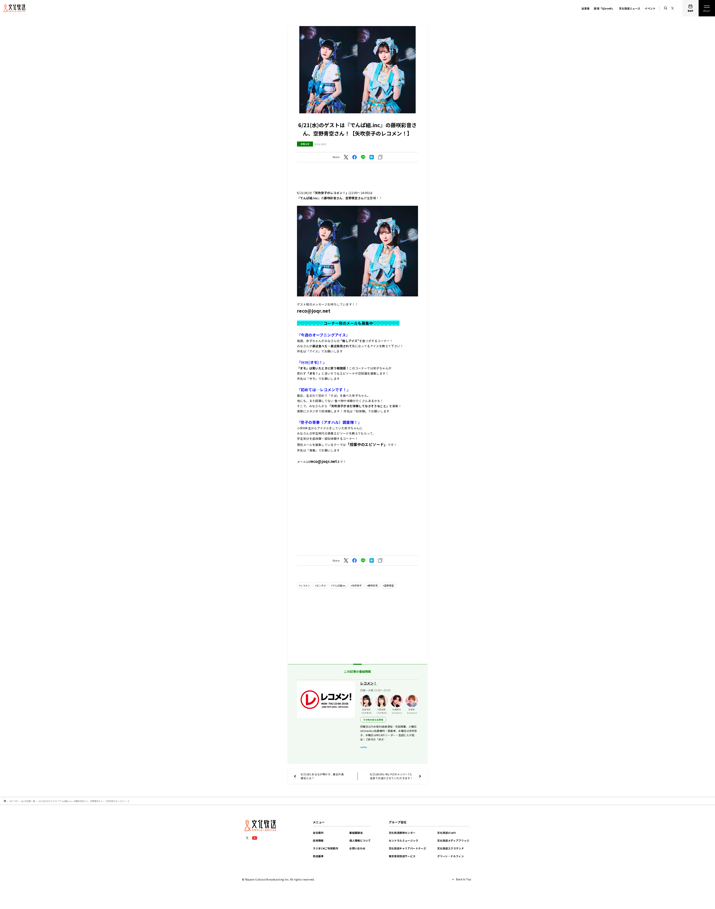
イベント (650, 8)
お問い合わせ (357, 848)
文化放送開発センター (402, 833)
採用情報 (318, 840)
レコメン (305, 585)
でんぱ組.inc (339, 585)
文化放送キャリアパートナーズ (407, 848)
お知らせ (305, 143)
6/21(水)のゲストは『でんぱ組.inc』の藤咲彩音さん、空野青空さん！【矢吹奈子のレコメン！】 (84, 801)
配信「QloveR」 (604, 8)
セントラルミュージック (403, 840)
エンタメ (321, 585)
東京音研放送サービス (402, 856)
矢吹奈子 (357, 585)
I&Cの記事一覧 (28, 801)
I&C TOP (13, 801)
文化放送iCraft (446, 833)
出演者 (585, 8)
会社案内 (318, 833)
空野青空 (389, 585)
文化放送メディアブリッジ (453, 840)
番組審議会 (356, 833)
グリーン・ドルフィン (450, 856)
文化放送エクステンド (450, 848)
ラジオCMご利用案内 (325, 848)
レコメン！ (368, 683)
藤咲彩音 (373, 585)
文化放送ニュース (629, 8)
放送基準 (318, 856)
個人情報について (360, 840)
